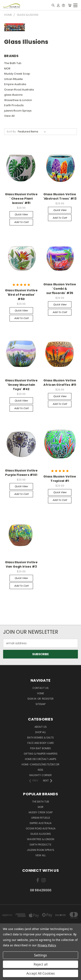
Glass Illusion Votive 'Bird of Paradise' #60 (21, 294)
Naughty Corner (40, 775)
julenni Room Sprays (18, 111)
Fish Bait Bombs (40, 748)
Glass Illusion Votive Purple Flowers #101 (21, 472)
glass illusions (13, 95)
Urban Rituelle (13, 79)
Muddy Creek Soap (17, 74)
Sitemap (40, 704)
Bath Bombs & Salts (40, 737)
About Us (40, 727)
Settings (40, 955)
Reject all (41, 964)
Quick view (21, 214)
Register (48, 698)
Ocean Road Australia (19, 90)
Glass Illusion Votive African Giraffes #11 (59, 382)
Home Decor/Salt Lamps (40, 759)
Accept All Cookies (40, 973)
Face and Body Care (40, 743)
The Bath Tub (12, 63)
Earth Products (14, 105)
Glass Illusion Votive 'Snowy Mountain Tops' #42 (21, 384)
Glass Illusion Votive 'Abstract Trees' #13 (59, 196)
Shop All (40, 732)
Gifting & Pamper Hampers (41, 753)
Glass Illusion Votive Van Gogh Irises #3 (21, 564)
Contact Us (40, 688)
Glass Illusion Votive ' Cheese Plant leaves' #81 (21, 198)
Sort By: (11, 131)
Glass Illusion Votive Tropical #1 (59, 478)
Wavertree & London (18, 100)
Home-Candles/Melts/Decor (40, 764)
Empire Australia (15, 84)
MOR (7, 68)
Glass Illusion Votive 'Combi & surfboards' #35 (59, 288)
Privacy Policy (47, 945)
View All (9, 116)
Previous (6, 976)
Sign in (32, 698)
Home (40, 693)
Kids (40, 770)
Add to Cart (21, 222)
